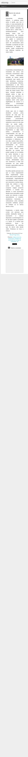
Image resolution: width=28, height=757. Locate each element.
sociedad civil (18, 238)
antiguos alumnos (17, 237)
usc (17, 241)
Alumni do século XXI (14, 14)
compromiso (11, 238)
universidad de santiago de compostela (14, 240)
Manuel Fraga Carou (15, 235)
